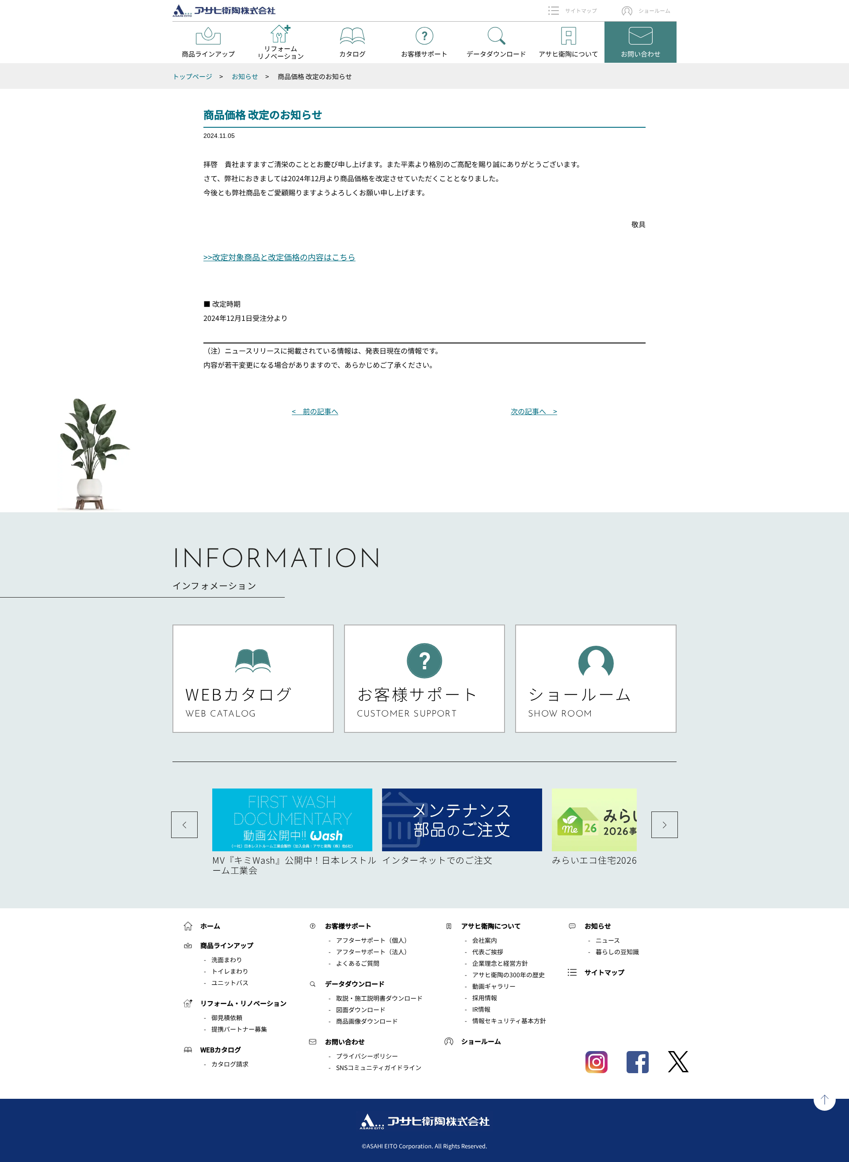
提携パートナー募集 (239, 1029)
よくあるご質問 (357, 963)
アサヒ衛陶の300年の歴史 (508, 974)
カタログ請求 (230, 1063)
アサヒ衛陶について (491, 926)
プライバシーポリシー (367, 1056)
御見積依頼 (226, 1017)
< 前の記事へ (315, 411)
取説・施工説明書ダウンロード (379, 998)
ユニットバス (230, 982)
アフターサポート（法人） (373, 951)
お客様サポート (348, 926)
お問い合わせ (345, 1041)
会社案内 (484, 940)
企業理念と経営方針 (500, 963)
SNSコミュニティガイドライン (378, 1067)
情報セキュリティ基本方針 (509, 1020)
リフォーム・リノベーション (243, 1003)
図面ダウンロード (361, 1009)
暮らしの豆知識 (617, 951)
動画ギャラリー (494, 986)
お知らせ (598, 926)
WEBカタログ (220, 1049)
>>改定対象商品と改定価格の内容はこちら (279, 257)
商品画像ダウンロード (367, 1021)
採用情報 (484, 997)
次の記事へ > (534, 411)
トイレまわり (230, 971)
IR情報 (481, 1009)
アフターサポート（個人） (373, 940)
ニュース (608, 940)
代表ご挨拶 (487, 951)
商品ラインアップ (226, 945)
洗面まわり (226, 959)
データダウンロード (355, 983)
